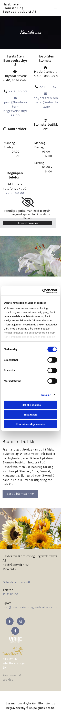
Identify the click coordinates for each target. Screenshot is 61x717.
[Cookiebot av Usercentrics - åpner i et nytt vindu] (43, 291)
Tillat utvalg (30, 414)
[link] (28, 202)
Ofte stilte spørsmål (16, 582)
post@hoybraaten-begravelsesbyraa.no (15, 106)
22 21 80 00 (18, 91)
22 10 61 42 (48, 87)
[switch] (52, 360)
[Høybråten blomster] (9, 621)
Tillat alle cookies (30, 404)
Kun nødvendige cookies (30, 424)
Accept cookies (28, 223)
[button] (53, 8)
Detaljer (46, 394)
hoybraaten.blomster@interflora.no (46, 100)
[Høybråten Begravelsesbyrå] (15, 631)
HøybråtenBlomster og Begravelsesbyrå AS (20, 8)
